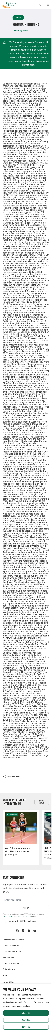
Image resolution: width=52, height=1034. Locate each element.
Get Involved (9, 957)
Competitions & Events (13, 940)
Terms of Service (24, 916)
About (5, 975)
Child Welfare (9, 969)
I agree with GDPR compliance (22, 921)
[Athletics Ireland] (9, 4)
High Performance (11, 963)
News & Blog (9, 982)
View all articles (41, 801)
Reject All (26, 1026)
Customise (26, 1019)
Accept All (26, 1012)
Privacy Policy (8, 916)
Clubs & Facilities (11, 945)
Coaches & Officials (12, 951)
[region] (26, 1009)
